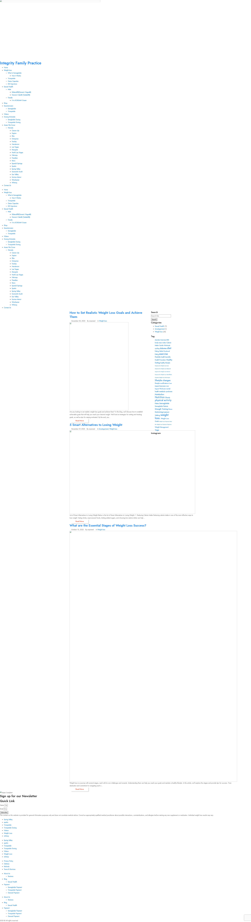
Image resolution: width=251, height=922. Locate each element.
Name (2, 805)
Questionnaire (8, 106)
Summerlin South (17, 172)
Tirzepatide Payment (14, 890)
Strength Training (161, 409)
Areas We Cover (9, 125)
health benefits (166, 357)
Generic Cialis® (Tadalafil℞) (21, 95)
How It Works (16, 76)
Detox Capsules (13, 81)
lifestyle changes (163, 380)
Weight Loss (8, 833)
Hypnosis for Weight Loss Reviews (162, 371)
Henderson (15, 144)
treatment (166, 412)
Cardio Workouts (164, 345)
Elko (13, 136)
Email (1, 809)
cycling (157, 348)
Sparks (14, 166)
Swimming (159, 412)
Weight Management (161, 427)
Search (154, 319)
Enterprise (15, 139)
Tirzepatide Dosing (14, 122)
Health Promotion (160, 360)
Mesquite (15, 150)
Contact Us (7, 185)
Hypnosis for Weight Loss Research (163, 368)
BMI (168, 340)
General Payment (13, 893)
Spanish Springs (17, 163)
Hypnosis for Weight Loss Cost (162, 366)
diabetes (163, 348)
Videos (6, 114)
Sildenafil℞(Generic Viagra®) (21, 92)
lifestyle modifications (162, 383)
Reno (13, 161)
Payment (7, 884)
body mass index (160, 343)
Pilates (157, 403)
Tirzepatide (11, 78)
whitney (6, 836)
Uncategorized (103, 429)
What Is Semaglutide (14, 73)
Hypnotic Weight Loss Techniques (162, 377)
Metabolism (159, 394)
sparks (6, 822)
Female (10, 98)
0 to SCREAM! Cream (19, 100)
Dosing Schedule (9, 117)
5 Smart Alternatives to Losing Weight (96, 425)
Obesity (167, 397)
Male (9, 89)
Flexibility (158, 357)
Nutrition (160, 397)
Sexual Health (8, 87)
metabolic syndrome (165, 391)
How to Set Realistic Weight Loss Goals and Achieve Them (106, 314)
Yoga (157, 430)
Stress (170, 409)
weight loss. (161, 416)
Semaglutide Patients (161, 406)
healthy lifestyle (165, 363)
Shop (5, 103)
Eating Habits (159, 351)
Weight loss (8, 70)
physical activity (163, 400)
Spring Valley (16, 169)
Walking (157, 415)
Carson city (15, 130)
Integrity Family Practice (20, 63)
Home (6, 67)
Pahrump (15, 155)
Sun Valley (15, 174)
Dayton (14, 133)
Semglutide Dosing (14, 119)
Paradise (15, 158)
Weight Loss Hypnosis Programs (164, 424)
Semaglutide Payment (15, 887)
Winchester (15, 180)
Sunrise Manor (16, 177)
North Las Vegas (17, 152)
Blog (5, 879)
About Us (7, 873)
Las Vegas (15, 147)
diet (169, 348)
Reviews (10, 876)
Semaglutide (12, 109)
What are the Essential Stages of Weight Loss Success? (108, 525)
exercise (163, 354)
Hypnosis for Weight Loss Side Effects (163, 374)
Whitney (14, 183)
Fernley (14, 141)
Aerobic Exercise (160, 340)
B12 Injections (12, 84)
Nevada (10, 128)
